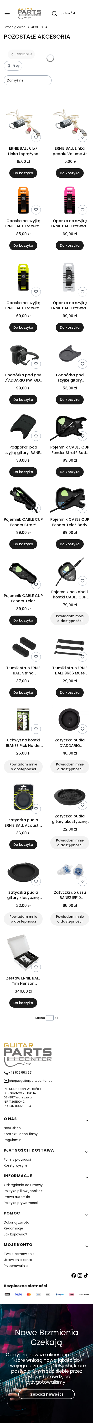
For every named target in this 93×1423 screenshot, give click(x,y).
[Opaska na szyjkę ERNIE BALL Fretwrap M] (69, 200)
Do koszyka (23, 173)
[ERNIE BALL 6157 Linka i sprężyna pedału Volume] (23, 123)
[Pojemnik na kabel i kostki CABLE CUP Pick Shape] (69, 571)
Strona (40, 1018)
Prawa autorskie (17, 1196)
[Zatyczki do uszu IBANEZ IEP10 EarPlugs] (69, 872)
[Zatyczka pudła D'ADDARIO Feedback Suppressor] (69, 720)
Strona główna (15, 27)
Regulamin (12, 1139)
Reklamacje (13, 1228)
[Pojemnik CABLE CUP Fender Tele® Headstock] (23, 573)
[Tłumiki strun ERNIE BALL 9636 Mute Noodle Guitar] (69, 648)
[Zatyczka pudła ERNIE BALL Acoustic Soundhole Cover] (23, 798)
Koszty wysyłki (15, 1165)
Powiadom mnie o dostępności (70, 618)
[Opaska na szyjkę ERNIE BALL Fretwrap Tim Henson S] (69, 278)
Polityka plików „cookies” (23, 1190)
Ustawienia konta (18, 1259)
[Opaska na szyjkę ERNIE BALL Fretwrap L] (23, 200)
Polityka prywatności (21, 1202)
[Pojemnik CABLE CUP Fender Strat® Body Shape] (69, 427)
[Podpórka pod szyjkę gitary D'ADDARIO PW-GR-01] (69, 355)
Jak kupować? (15, 1234)
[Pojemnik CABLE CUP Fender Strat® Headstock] (23, 499)
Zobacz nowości (46, 1394)
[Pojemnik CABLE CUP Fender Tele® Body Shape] (69, 499)
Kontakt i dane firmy (21, 1134)
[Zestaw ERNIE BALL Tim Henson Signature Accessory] (23, 953)
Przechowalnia (16, 1265)
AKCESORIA (39, 27)
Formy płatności (17, 1159)
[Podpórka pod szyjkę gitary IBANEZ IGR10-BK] (23, 427)
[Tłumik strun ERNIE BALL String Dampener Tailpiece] (23, 648)
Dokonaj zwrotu (16, 1222)
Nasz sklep (12, 1128)
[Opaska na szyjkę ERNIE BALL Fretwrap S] (23, 278)
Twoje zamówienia (19, 1253)
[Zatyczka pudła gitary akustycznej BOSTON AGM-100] (69, 796)
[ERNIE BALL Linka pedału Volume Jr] (69, 123)
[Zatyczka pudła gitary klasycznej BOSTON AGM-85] (23, 872)
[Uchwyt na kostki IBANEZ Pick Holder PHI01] (23, 720)
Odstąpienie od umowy (23, 1185)
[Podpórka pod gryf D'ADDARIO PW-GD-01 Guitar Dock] (23, 355)
